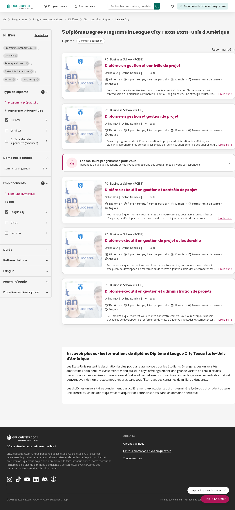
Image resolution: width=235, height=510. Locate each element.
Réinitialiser (41, 35)
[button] (20, 48)
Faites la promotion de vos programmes (147, 451)
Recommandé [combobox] (221, 49)
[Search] (157, 6)
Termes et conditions (171, 499)
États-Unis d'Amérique (21, 193)
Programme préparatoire (23, 102)
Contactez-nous (132, 458)
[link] (122, 19)
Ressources (86, 6)
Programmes (56, 6)
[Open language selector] (172, 6)
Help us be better (215, 499)
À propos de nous (133, 443)
